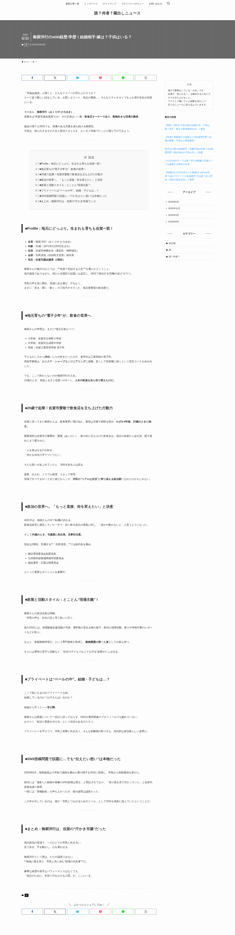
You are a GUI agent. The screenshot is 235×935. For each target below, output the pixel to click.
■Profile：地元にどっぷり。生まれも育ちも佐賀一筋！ (70, 163)
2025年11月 (174, 208)
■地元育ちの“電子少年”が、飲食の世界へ (62, 169)
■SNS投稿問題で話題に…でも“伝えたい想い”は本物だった (73, 196)
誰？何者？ (174, 256)
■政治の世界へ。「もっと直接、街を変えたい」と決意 (70, 179)
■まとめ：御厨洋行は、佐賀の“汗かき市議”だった (67, 201)
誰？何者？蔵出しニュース (117, 13)
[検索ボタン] (168, 3)
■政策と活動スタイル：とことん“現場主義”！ (65, 185)
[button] (32, 78)
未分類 (172, 243)
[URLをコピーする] (146, 78)
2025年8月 (173, 221)
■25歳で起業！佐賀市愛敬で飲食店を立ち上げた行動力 (71, 174)
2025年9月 (173, 215)
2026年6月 (173, 202)
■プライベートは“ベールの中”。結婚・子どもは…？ (69, 190)
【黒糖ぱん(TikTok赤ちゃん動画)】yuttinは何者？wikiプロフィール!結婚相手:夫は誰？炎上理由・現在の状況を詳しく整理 (188, 176)
